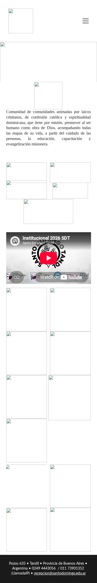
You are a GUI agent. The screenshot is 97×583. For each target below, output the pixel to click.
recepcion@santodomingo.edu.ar (60, 573)
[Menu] (86, 21)
